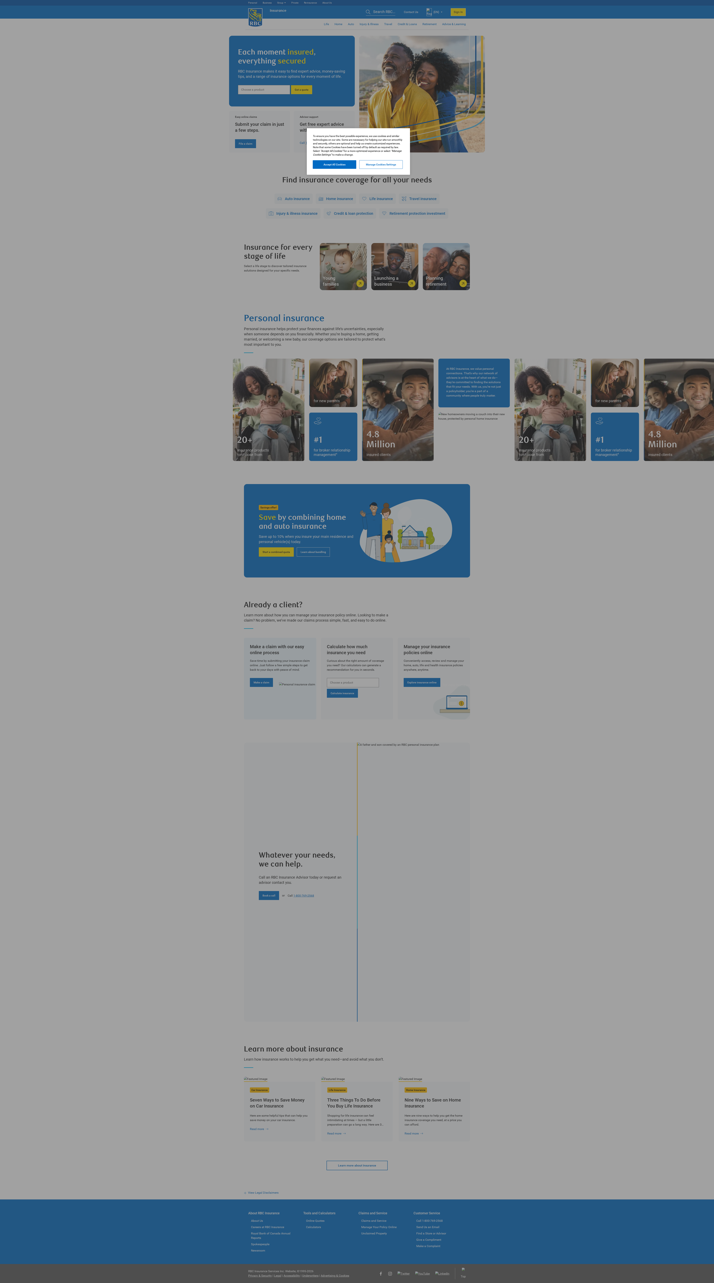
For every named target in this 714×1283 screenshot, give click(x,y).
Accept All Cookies (334, 164)
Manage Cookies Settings (381, 164)
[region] (358, 151)
